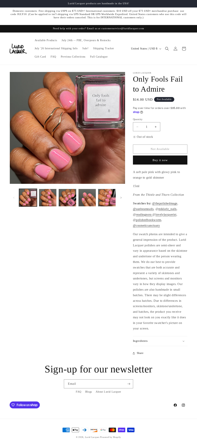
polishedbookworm (148, 220)
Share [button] (140, 353)
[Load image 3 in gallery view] (67, 198)
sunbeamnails (145, 209)
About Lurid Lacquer (108, 391)
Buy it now (160, 160)
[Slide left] (14, 197)
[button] (167, 48)
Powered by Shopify (110, 437)
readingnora (144, 214)
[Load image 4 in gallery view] (87, 198)
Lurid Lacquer (92, 437)
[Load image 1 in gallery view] (28, 198)
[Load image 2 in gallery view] (48, 198)
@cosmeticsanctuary (146, 225)
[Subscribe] (128, 383)
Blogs (88, 391)
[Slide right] (121, 197)
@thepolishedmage (164, 203)
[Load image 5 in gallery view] (107, 198)
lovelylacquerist (165, 214)
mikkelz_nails (167, 209)
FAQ (78, 391)
